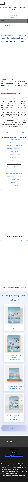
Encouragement (14, 170)
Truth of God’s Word (14, 157)
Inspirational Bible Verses (14, 148)
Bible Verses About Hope (14, 176)
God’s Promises (14, 151)
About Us (14, 453)
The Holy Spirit (14, 182)
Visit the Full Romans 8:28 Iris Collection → (14, 427)
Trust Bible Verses (14, 185)
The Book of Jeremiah (11, 26)
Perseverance (14, 142)
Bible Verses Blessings (14, 179)
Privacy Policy (14, 449)
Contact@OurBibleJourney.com (14, 456)
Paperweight (14, 327)
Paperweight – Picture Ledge (14, 386)
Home (1, 26)
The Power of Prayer (14, 139)
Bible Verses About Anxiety (14, 154)
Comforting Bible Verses (14, 164)
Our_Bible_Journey (14, 328)
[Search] (27, 21)
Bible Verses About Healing (14, 145)
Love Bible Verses (14, 161)
